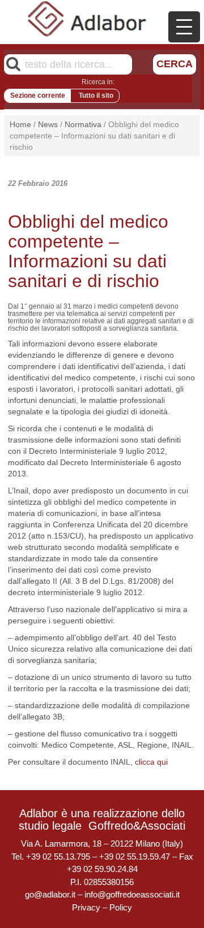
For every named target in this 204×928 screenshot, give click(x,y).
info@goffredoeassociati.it (132, 894)
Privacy (86, 907)
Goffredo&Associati (136, 825)
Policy (120, 907)
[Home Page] (87, 18)
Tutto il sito (96, 95)
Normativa (83, 124)
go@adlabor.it (50, 894)
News (48, 124)
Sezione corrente (37, 95)
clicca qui (151, 761)
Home (20, 124)
